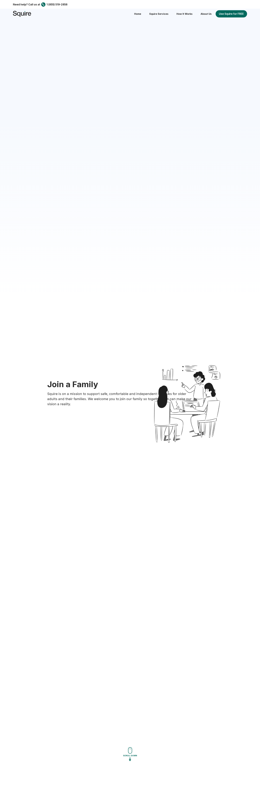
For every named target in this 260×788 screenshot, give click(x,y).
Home (137, 13)
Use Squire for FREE (231, 13)
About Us (206, 13)
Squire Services (158, 13)
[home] (22, 14)
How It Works (184, 13)
